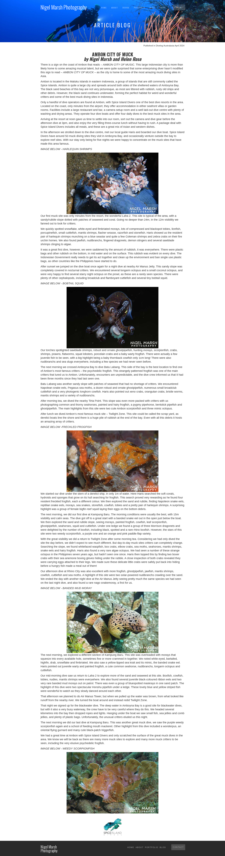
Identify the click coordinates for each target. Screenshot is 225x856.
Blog (152, 7)
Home (104, 7)
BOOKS (126, 7)
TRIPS (162, 7)
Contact (179, 7)
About (114, 7)
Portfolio (139, 7)
